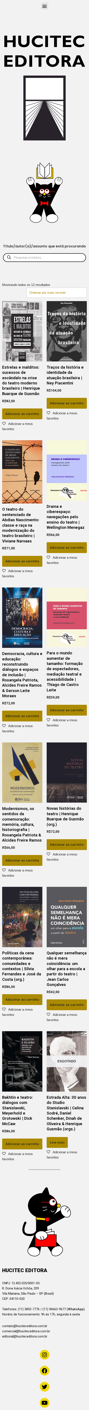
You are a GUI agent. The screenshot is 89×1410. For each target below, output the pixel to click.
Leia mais (57, 1142)
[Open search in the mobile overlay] (44, 257)
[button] (44, 6)
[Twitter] (44, 1387)
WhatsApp (76, 1309)
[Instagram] (44, 1355)
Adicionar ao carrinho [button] (22, 414)
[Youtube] (44, 1403)
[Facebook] (44, 1371)
